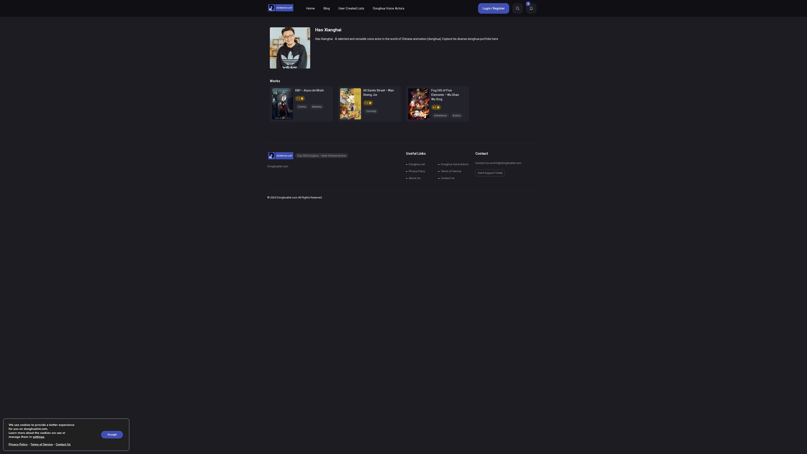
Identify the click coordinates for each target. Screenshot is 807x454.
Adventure (440, 115)
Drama (302, 106)
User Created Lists (351, 8)
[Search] (517, 8)
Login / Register (494, 8)
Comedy (371, 111)
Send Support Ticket (490, 172)
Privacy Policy (417, 171)
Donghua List (417, 164)
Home (310, 8)
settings (38, 437)
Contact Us (447, 178)
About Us (414, 178)
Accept (112, 435)
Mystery (317, 106)
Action (457, 115)
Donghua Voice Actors (388, 8)
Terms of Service (451, 171)
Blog (327, 8)
